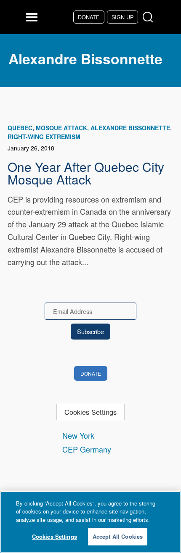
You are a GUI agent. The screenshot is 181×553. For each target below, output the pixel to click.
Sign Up (122, 17)
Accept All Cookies (118, 536)
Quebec (20, 128)
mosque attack (61, 128)
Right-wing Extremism (44, 136)
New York (78, 435)
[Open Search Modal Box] (149, 17)
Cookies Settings (90, 412)
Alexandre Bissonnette (130, 128)
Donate (88, 17)
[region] (90, 522)
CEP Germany (86, 449)
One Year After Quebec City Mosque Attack (86, 173)
